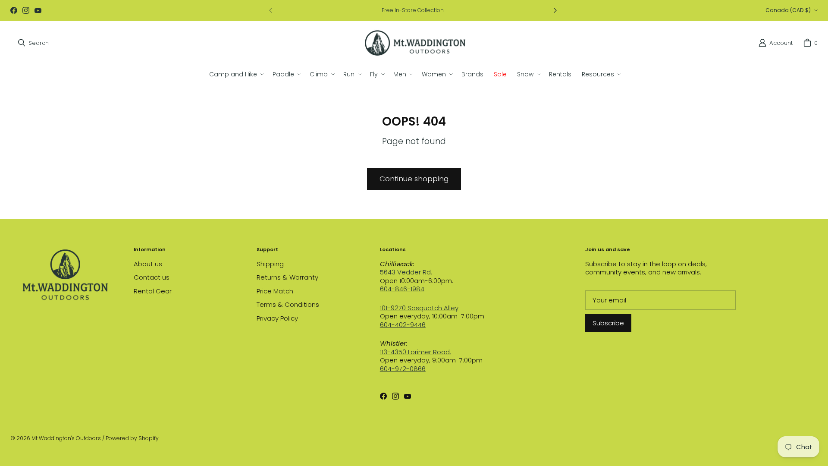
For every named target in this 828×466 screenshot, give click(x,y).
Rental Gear (153, 291)
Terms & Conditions (288, 304)
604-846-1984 (402, 288)
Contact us (151, 277)
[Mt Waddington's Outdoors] (415, 43)
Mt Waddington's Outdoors (66, 438)
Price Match (275, 291)
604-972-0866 (403, 368)
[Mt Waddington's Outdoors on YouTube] (38, 10)
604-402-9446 (403, 324)
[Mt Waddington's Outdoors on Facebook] (14, 10)
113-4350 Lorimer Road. (415, 351)
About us (148, 263)
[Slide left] (271, 10)
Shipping (270, 263)
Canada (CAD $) (788, 10)
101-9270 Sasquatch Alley (419, 307)
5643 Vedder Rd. (406, 272)
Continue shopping (414, 178)
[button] (235, 74)
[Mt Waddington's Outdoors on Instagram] (26, 10)
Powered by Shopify (132, 438)
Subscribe (608, 322)
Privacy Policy (277, 318)
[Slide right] (555, 10)
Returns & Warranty (287, 277)
